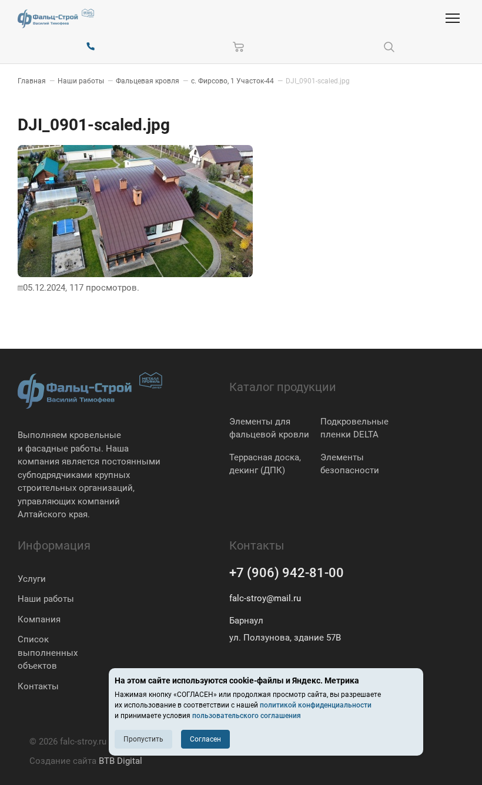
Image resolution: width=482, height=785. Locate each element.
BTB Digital (120, 761)
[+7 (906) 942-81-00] (90, 47)
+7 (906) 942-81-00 (286, 572)
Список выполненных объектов (48, 652)
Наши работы (46, 599)
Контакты (38, 686)
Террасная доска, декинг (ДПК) (265, 464)
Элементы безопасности (349, 464)
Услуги (32, 579)
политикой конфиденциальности (315, 705)
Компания (39, 619)
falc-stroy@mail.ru (265, 598)
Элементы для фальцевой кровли (269, 428)
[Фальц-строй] (56, 18)
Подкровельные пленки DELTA (354, 428)
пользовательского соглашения (246, 716)
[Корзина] (239, 47)
